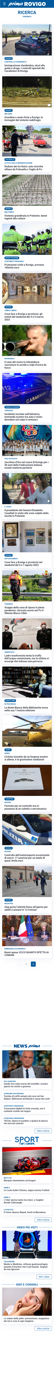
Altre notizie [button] (43, 1130)
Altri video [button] (44, 1276)
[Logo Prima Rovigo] (27, 4)
